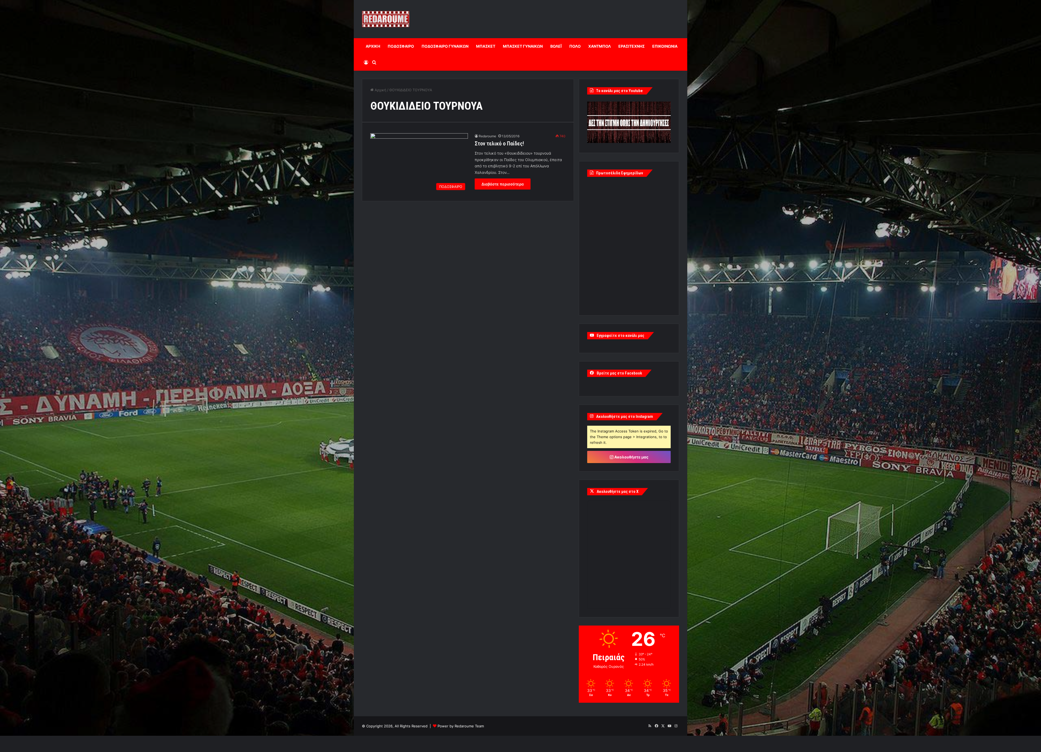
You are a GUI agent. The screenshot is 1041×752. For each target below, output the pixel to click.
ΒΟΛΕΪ (556, 46)
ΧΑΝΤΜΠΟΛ (599, 46)
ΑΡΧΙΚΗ (373, 46)
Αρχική (380, 90)
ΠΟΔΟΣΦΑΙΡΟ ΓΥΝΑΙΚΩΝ (445, 46)
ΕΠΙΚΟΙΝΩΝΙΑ (664, 46)
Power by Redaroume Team (461, 726)
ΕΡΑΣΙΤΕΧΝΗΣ (631, 46)
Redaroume (487, 136)
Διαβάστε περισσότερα (502, 184)
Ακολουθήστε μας (630, 457)
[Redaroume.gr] (385, 19)
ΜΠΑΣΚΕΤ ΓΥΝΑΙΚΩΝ (523, 46)
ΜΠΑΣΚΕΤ (485, 46)
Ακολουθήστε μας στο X (617, 491)
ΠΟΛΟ (575, 46)
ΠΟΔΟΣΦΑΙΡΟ (401, 46)
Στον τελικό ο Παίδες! (499, 143)
